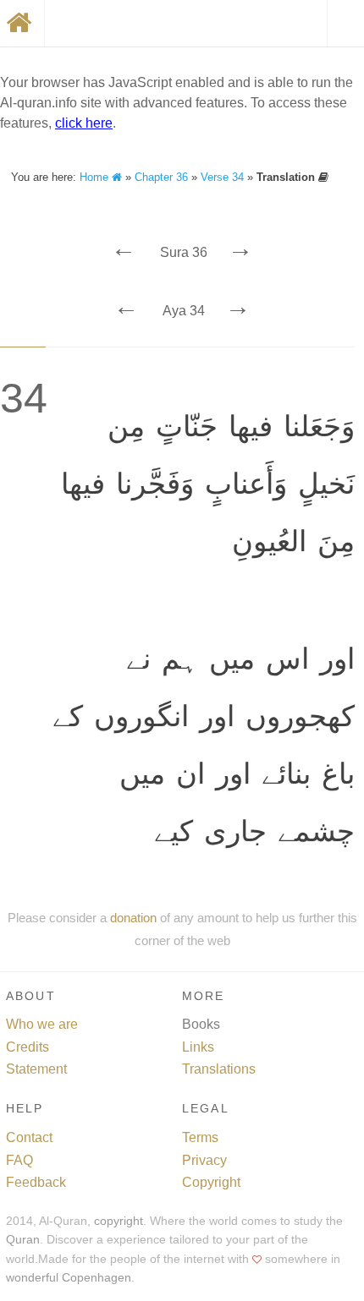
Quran (23, 1239)
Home (96, 177)
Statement (36, 1069)
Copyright (211, 1182)
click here (84, 123)
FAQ (19, 1160)
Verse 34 (222, 177)
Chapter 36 (161, 177)
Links (198, 1047)
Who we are (42, 1024)
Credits (27, 1047)
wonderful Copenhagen (68, 1277)
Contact (29, 1137)
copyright (118, 1221)
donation (133, 917)
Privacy (204, 1160)
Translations (219, 1069)
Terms (200, 1137)
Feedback (36, 1182)
